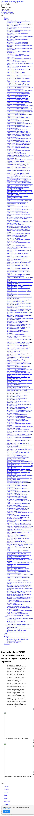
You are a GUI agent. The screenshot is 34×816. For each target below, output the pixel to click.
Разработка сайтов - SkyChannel (6, 814)
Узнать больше (6, 808)
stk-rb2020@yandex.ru (7, 12)
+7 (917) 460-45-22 (6, 10)
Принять (6, 811)
